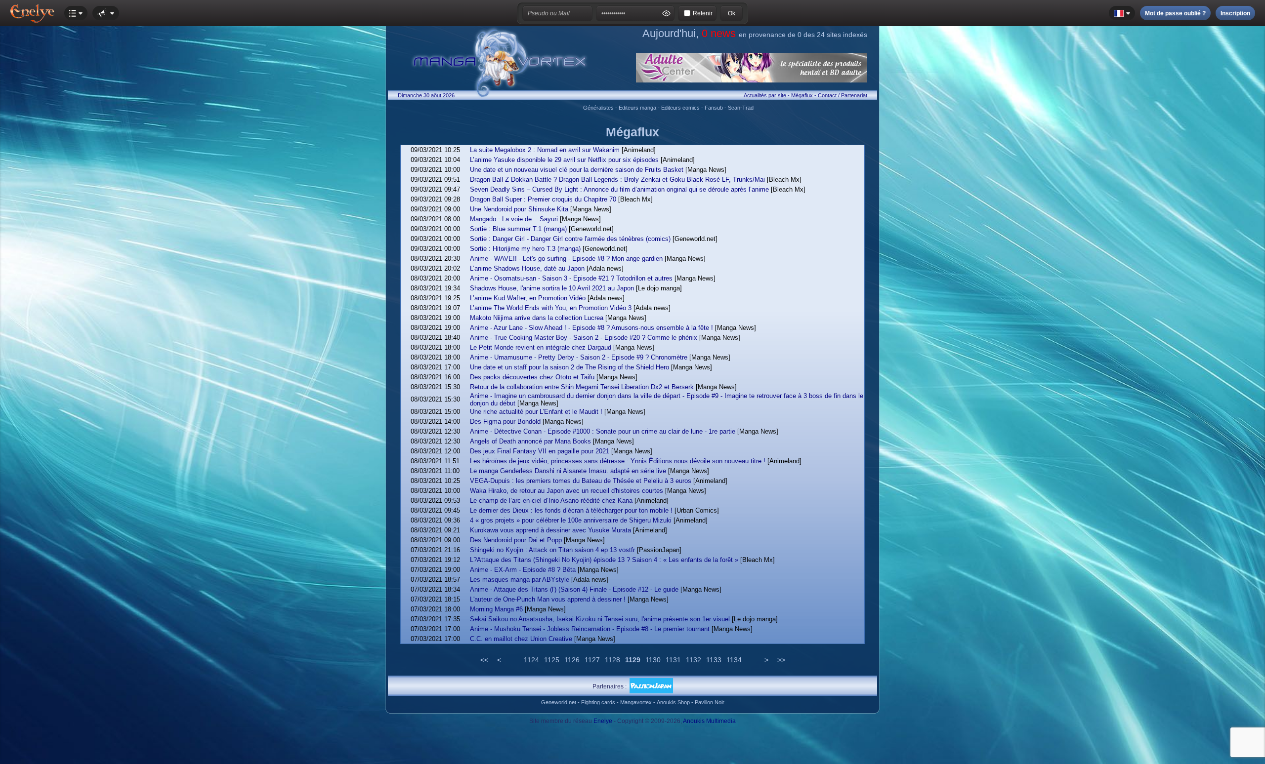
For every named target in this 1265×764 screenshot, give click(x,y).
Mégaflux (802, 95)
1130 (653, 660)
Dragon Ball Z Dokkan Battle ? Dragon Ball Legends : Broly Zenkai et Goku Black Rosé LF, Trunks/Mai (617, 179)
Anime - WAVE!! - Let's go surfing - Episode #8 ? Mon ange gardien (566, 258)
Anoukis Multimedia (709, 721)
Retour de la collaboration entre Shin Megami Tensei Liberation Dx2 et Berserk (582, 387)
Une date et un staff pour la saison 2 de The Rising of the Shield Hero (569, 367)
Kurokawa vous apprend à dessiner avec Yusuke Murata (550, 530)
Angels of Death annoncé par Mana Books (530, 441)
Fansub (714, 108)
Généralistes (598, 108)
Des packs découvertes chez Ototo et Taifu (532, 377)
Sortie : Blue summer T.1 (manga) (518, 229)
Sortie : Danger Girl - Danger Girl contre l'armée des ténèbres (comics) (570, 238)
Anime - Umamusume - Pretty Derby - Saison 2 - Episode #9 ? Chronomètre (578, 357)
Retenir (703, 13)
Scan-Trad (741, 108)
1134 (734, 660)
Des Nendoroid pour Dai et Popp (516, 540)
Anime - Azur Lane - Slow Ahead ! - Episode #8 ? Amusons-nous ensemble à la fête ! (591, 327)
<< (484, 660)
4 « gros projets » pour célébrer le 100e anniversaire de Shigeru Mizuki (571, 520)
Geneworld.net (558, 702)
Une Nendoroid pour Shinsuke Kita (519, 209)
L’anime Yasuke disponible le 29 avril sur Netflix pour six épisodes (564, 159)
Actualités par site (765, 95)
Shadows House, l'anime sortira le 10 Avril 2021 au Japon (552, 288)
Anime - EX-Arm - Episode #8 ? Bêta (523, 569)
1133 (713, 660)
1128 (612, 660)
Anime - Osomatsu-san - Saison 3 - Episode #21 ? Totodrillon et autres (571, 278)
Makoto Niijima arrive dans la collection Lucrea (536, 318)
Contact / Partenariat (842, 95)
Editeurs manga (637, 108)
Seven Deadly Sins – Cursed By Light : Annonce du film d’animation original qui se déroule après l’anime (619, 189)
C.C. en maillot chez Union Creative (521, 639)
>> (781, 660)
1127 (592, 660)
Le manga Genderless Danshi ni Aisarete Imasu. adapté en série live (568, 471)
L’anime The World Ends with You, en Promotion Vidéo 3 (551, 308)
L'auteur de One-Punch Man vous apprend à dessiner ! (548, 599)
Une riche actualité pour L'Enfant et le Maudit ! (536, 411)
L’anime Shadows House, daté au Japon (527, 268)
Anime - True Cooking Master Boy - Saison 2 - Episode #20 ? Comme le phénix (583, 337)
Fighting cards (598, 702)
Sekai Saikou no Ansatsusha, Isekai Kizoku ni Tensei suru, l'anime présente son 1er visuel (600, 619)
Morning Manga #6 (496, 609)
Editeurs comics (680, 108)
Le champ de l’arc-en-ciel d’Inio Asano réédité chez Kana (551, 500)
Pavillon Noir (709, 702)
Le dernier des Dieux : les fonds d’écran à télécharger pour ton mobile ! (571, 510)
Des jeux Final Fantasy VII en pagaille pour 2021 (539, 451)
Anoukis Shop (673, 702)
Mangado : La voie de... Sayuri (514, 219)
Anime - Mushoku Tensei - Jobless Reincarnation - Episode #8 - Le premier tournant (590, 629)
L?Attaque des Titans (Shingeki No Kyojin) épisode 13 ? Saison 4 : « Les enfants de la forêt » (604, 559)
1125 (551, 660)
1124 (531, 660)
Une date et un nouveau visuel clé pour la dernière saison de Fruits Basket (576, 169)
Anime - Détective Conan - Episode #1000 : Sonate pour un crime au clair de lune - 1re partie (602, 431)
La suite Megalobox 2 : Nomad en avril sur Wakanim (545, 150)
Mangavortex (636, 702)
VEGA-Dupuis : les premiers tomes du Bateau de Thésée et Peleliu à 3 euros (580, 480)
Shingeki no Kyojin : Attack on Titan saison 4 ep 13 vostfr (552, 550)
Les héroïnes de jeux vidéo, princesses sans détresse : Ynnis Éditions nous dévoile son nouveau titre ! (617, 461)
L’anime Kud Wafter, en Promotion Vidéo (528, 298)
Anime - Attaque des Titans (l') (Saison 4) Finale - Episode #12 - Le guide (574, 589)
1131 (673, 660)
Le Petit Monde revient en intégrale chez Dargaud (540, 347)
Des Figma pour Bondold (505, 421)
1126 (572, 660)
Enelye (602, 721)
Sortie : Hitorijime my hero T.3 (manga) (525, 248)
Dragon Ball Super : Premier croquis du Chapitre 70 (543, 199)
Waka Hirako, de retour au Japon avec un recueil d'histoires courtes (566, 490)
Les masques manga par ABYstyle (519, 579)
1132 (693, 660)
